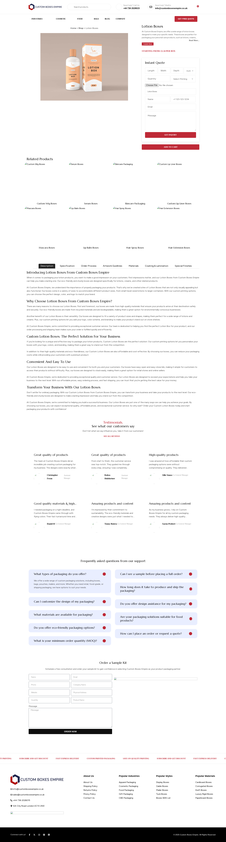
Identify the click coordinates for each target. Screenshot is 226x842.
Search (71, 7)
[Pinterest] (44, 835)
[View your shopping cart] (196, 7)
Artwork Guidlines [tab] (112, 265)
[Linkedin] (49, 835)
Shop (80, 28)
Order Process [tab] (88, 265)
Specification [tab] (67, 265)
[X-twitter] (34, 835)
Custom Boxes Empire (189, 835)
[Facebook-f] (29, 835)
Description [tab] (47, 265)
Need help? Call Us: (131, 5)
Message (33, 706)
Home (73, 28)
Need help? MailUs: (163, 5)
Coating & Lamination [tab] (156, 265)
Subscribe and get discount (20, 759)
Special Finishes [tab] (183, 265)
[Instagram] (39, 835)
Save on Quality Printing (123, 759)
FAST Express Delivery (54, 759)
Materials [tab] (134, 265)
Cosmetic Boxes (147, 44)
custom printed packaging (88, 759)
